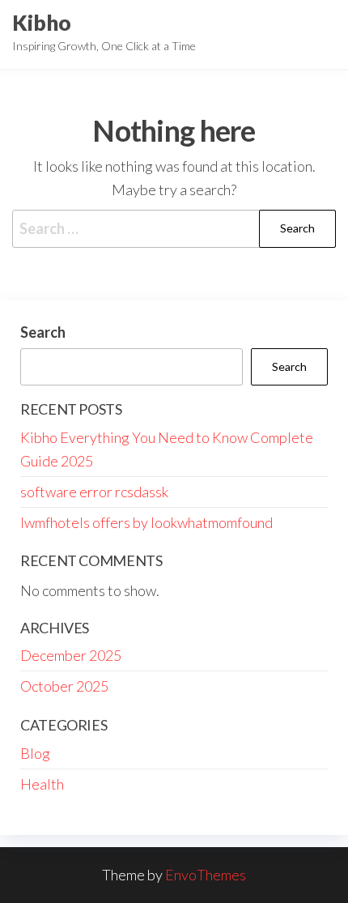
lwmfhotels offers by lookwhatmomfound (146, 522)
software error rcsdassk (94, 491)
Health (42, 784)
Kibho (41, 23)
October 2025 (64, 686)
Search (43, 332)
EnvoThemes (205, 875)
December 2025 (70, 655)
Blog (35, 753)
